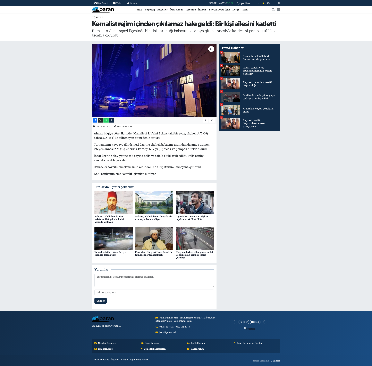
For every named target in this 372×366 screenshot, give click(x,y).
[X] (241, 322)
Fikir (139, 9)
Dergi (236, 9)
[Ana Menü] (278, 9)
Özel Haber (176, 9)
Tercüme (190, 9)
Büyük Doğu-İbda (219, 9)
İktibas (202, 9)
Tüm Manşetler (105, 348)
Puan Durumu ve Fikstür (249, 342)
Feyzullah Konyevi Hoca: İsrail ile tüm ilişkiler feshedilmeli (153, 253)
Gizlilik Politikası (101, 359)
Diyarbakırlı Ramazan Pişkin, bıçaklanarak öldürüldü (192, 218)
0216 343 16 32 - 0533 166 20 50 (174, 326)
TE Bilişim (274, 360)
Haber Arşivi (197, 348)
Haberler (162, 9)
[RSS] (263, 322)
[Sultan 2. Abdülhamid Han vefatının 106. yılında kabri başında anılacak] (113, 202)
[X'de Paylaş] (100, 120)
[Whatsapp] (257, 322)
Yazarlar (134, 3)
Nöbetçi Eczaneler (107, 342)
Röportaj (150, 9)
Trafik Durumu (198, 342)
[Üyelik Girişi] (277, 3)
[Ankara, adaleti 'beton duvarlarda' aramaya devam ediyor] (154, 202)
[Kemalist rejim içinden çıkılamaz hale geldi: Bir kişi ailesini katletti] (154, 80)
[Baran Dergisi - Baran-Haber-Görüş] (103, 9)
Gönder (100, 300)
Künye (124, 359)
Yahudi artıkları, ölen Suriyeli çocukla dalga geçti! (110, 253)
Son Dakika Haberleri (155, 348)
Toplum (97, 17)
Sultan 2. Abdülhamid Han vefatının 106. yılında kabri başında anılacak (109, 219)
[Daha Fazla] (111, 120)
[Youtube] (252, 322)
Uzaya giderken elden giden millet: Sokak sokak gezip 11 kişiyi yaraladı (195, 254)
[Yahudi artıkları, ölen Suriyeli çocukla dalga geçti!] (113, 238)
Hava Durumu (152, 342)
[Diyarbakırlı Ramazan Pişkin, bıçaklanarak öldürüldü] (195, 202)
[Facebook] (236, 322)
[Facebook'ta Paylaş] (95, 120)
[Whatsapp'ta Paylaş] (106, 120)
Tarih (244, 9)
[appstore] (249, 328)
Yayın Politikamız (138, 359)
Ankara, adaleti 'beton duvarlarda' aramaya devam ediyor (153, 218)
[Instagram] (246, 322)
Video (119, 3)
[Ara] (273, 9)
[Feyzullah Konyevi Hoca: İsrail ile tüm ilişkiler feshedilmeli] (154, 238)
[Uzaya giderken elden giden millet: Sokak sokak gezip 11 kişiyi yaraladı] (195, 238)
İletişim (115, 359)
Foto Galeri (102, 3)
